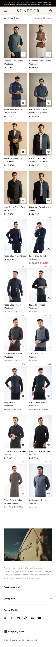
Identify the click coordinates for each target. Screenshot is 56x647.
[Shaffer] (28, 11)
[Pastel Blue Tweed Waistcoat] (15, 285)
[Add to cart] (23, 54)
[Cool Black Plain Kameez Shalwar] (15, 431)
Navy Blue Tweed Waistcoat (37, 306)
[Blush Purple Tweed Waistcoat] (15, 334)
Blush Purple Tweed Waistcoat (13, 355)
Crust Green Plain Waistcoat (37, 404)
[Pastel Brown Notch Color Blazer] (15, 138)
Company (9, 598)
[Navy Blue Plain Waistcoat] (15, 383)
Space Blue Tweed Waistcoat (37, 257)
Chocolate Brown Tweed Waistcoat (40, 62)
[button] (6, 11)
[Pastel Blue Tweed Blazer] (15, 236)
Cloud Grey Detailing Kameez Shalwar (13, 502)
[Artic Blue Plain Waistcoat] (40, 334)
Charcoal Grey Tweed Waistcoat (13, 62)
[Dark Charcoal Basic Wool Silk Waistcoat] (40, 90)
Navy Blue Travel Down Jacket (40, 209)
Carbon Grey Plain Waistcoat (37, 502)
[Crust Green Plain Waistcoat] (40, 383)
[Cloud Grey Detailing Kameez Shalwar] (15, 480)
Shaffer (15, 640)
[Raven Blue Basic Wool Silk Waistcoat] (15, 90)
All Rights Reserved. (28, 640)
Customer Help (12, 587)
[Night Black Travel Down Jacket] (15, 187)
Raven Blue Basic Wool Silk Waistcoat (14, 111)
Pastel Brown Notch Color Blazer (13, 160)
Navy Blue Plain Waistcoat (11, 404)
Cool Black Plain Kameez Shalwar (15, 453)
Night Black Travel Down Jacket (15, 209)
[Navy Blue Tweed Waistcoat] (40, 285)
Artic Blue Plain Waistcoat (36, 355)
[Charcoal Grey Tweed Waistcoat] (15, 41)
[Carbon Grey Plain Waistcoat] (40, 480)
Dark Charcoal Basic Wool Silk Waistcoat (38, 111)
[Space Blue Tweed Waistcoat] (40, 236)
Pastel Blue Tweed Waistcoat (12, 306)
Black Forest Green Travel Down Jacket (38, 160)
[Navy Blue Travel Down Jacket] (40, 187)
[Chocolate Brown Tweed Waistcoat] (40, 41)
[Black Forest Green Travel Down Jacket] (40, 138)
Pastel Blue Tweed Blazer (15, 256)
